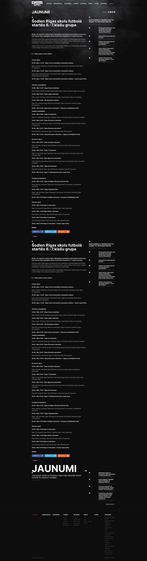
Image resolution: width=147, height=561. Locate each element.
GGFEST (75, 517)
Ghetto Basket (92, 24)
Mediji (86, 514)
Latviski (111, 3)
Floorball (65, 521)
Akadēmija (107, 548)
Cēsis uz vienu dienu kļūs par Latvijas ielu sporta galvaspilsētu (107, 43)
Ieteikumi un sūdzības (110, 546)
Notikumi (76, 514)
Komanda (107, 542)
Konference (76, 525)
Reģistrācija (46, 514)
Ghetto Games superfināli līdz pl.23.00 (107, 36)
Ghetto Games (102, 477)
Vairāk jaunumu (110, 504)
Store (96, 514)
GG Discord (107, 534)
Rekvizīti (107, 540)
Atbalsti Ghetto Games (108, 528)
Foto (85, 517)
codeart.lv (112, 557)
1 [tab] (84, 470)
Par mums (108, 514)
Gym (106, 531)
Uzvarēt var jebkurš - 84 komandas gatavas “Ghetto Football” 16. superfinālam (106, 488)
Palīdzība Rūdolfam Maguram (109, 521)
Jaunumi (34, 30)
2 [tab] (86, 470)
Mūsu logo (107, 550)
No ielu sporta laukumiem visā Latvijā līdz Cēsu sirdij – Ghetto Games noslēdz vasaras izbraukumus (107, 30)
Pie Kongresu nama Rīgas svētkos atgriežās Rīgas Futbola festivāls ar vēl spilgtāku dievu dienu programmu (106, 496)
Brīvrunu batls (77, 523)
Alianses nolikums (109, 552)
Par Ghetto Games (109, 533)
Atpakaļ (35, 236)
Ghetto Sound (108, 553)
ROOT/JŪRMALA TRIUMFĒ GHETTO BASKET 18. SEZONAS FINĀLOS (101, 21)
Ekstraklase (66, 525)
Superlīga (65, 523)
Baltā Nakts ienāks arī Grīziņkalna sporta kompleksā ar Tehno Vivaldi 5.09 (107, 474)
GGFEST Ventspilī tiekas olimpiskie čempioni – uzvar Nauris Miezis (106, 59)
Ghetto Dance (77, 519)
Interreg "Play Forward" (108, 525)
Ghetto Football (102, 490)
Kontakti (107, 544)
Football (65, 519)
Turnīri (65, 514)
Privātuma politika (109, 538)
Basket (64, 517)
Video (85, 519)
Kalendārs (56, 514)
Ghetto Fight (77, 521)
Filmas (85, 523)
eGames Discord (109, 536)
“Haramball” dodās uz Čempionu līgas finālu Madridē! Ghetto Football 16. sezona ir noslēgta (56, 477)
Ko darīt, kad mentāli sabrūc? (110, 518)
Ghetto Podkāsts (88, 521)
